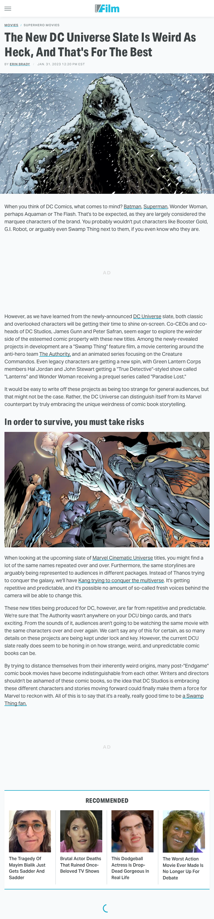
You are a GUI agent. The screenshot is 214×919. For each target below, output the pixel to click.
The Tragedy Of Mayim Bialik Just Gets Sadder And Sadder (27, 868)
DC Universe (147, 316)
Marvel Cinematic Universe (123, 558)
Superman (155, 206)
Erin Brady (20, 64)
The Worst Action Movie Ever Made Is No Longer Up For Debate (183, 868)
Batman (132, 206)
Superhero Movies (42, 25)
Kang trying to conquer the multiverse (121, 580)
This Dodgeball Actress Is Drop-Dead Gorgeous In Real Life (130, 868)
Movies (11, 25)
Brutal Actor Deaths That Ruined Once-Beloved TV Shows (80, 865)
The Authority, (55, 354)
